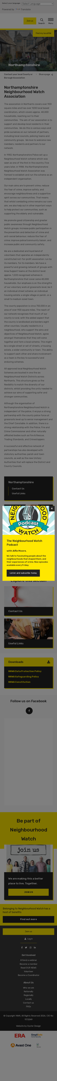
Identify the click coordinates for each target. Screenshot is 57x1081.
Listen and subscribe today (23, 573)
